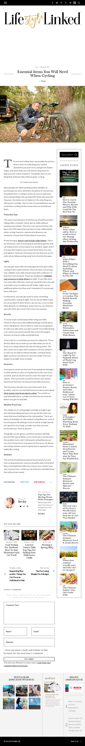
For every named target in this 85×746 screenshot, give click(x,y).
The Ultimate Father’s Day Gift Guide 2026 (69, 591)
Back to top (74, 741)
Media (65, 415)
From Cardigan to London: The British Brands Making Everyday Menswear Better (70, 300)
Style (64, 291)
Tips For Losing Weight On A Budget (40, 571)
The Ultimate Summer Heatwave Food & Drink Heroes (70, 539)
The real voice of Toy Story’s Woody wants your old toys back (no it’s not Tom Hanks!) (70, 512)
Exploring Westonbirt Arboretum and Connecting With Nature (70, 330)
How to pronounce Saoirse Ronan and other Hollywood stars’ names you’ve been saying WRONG (70, 390)
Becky (43, 81)
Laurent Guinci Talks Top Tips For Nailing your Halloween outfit (29, 551)
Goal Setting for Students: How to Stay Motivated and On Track (11, 550)
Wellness (66, 227)
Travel (65, 323)
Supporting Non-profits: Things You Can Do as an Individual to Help (18, 574)
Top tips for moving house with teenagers (45, 497)
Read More (41, 513)
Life (36, 67)
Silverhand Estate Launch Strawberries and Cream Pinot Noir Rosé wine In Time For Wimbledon (70, 451)
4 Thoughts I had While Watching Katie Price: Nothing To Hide (70, 422)
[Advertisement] (42, 49)
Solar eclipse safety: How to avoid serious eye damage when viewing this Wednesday (70, 235)
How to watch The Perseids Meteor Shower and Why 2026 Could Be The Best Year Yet (70, 206)
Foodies (65, 442)
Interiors (69, 170)
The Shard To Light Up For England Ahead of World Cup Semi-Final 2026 (70, 359)
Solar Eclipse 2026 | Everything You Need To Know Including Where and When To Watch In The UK (70, 267)
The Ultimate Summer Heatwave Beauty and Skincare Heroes (69, 482)
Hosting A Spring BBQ (47, 546)
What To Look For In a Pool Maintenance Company (69, 176)
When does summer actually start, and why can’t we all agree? (69, 565)
